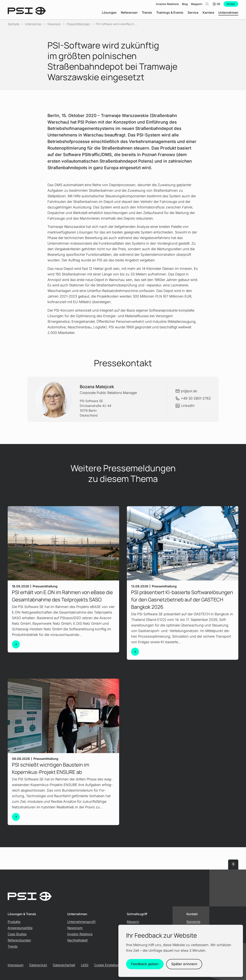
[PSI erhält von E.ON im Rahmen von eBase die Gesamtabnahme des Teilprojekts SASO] (16, 644)
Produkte (14, 922)
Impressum (15, 965)
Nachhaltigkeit (77, 940)
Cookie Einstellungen (109, 965)
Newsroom (54, 24)
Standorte (193, 922)
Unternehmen (33, 24)
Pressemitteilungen (78, 24)
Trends (12, 946)
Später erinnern (184, 964)
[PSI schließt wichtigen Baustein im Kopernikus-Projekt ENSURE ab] (16, 817)
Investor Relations (79, 934)
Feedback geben (145, 964)
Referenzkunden (19, 940)
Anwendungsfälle (20, 928)
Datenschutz (38, 965)
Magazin (133, 922)
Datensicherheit (64, 965)
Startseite (13, 24)
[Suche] (207, 4)
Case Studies (17, 934)
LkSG (84, 965)
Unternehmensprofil (81, 922)
